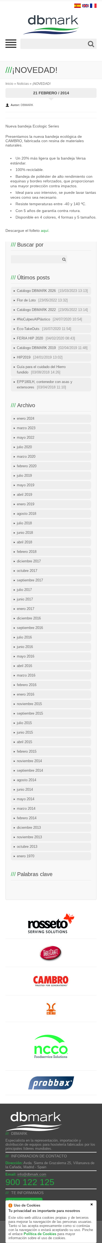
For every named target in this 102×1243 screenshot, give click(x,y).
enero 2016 (25, 694)
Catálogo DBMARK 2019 (52, 348)
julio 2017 (24, 590)
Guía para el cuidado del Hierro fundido (41, 369)
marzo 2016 (26, 675)
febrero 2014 (26, 818)
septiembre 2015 (30, 713)
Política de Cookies (40, 1234)
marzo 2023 (26, 428)
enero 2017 (25, 609)
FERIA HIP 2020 (46, 338)
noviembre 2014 (29, 761)
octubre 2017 (27, 571)
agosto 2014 (26, 780)
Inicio (9, 83)
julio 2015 (24, 723)
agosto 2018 (26, 514)
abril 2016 (24, 666)
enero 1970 (25, 856)
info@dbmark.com (31, 1174)
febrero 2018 (26, 552)
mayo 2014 (25, 799)
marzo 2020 (26, 456)
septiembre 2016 (30, 628)
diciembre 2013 (29, 827)
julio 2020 (24, 447)
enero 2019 (25, 504)
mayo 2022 (25, 437)
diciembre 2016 (29, 618)
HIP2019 (40, 357)
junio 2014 (25, 789)
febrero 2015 (26, 751)
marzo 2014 (26, 808)
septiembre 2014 (30, 770)
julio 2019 (24, 475)
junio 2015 (25, 732)
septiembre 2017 (30, 580)
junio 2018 (25, 533)
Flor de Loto (42, 300)
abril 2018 (24, 542)
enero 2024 (25, 418)
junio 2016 (25, 647)
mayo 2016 (25, 656)
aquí (44, 230)
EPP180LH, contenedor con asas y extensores (44, 384)
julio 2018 (24, 523)
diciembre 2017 (29, 561)
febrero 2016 (26, 685)
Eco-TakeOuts (44, 329)
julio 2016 (24, 637)
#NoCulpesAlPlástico (49, 319)
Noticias (23, 83)
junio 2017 (25, 599)
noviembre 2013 (29, 837)
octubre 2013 (27, 847)
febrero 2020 (26, 466)
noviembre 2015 (29, 704)
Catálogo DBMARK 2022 (52, 310)
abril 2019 (24, 495)
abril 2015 (24, 742)
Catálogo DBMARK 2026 (52, 291)
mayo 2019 (25, 485)
